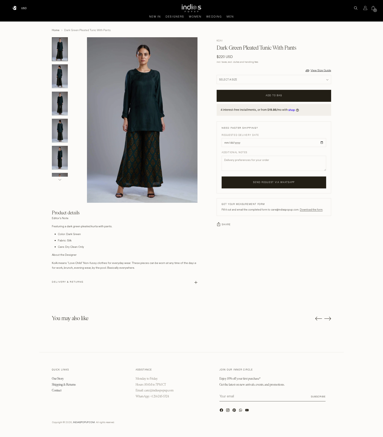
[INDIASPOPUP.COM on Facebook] (221, 411)
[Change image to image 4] (60, 131)
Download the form (311, 209)
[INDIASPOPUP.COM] (191, 8)
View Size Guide (321, 70)
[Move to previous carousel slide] (318, 318)
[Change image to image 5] (60, 158)
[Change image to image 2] (60, 76)
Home (55, 30)
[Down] (60, 180)
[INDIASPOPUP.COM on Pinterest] (234, 411)
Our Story (58, 378)
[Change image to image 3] (60, 104)
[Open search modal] (356, 8)
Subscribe (318, 396)
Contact (56, 390)
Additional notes (234, 152)
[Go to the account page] (364, 8)
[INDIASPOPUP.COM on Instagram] (228, 411)
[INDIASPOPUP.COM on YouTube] (247, 411)
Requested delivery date (240, 135)
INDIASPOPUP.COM (84, 422)
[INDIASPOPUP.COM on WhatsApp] (241, 411)
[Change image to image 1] (60, 49)
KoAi (220, 40)
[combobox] (26, 6)
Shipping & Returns (64, 384)
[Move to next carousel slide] (327, 318)
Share (226, 224)
